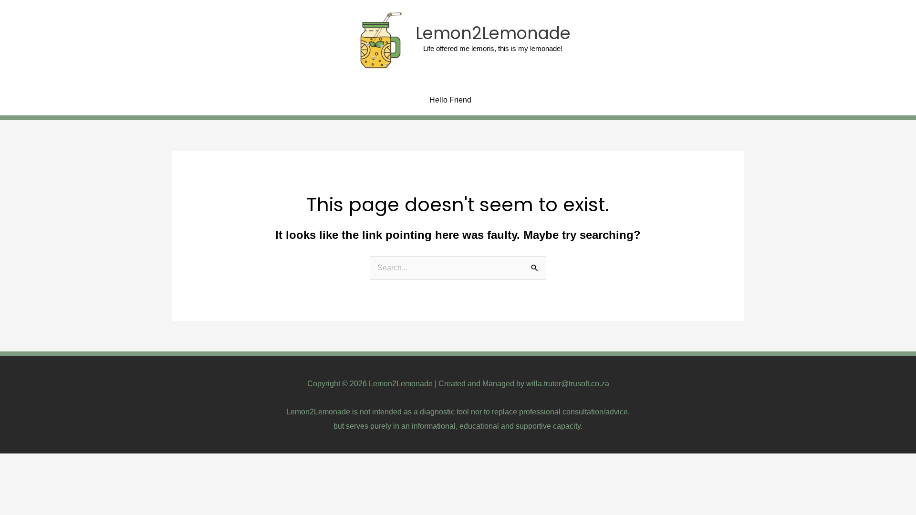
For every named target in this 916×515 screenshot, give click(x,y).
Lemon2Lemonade (493, 33)
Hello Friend (450, 100)
